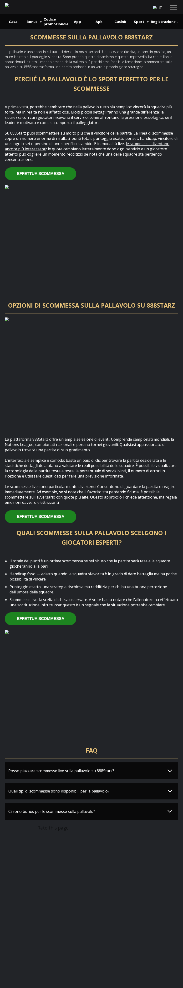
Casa (13, 21)
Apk (99, 21)
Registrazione (163, 21)
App (77, 21)
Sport (139, 21)
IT (160, 7)
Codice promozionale (56, 21)
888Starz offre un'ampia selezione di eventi (70, 439)
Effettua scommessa (40, 173)
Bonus (31, 21)
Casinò (120, 21)
